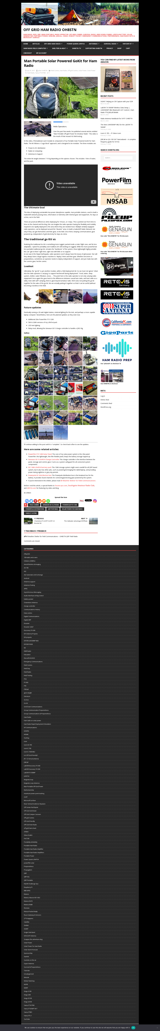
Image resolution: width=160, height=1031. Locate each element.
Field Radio (27, 672)
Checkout (28, 53)
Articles (36, 44)
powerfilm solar (29, 863)
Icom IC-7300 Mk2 (29, 752)
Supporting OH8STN (93, 48)
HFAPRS (26, 731)
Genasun (27, 696)
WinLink (26, 977)
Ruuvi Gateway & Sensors (32, 915)
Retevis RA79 (28, 901)
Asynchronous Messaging (32, 592)
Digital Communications (31, 616)
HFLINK (26, 734)
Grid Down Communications (33, 707)
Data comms (28, 613)
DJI (25, 648)
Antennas (93, 44)
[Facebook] (27, 501)
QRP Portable (28, 880)
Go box (26, 700)
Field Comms (55, 71)
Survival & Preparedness (32, 967)
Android (26, 578)
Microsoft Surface (30, 800)
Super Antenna (29, 964)
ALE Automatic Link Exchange (33, 575)
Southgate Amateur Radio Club (81, 485)
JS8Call (26, 762)
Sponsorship (28, 953)
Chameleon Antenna (31, 602)
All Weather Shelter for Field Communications (78, 481)
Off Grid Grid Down (30, 811)
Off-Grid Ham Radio (30, 825)
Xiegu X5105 (28, 998)
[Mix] (44, 501)
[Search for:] (118, 158)
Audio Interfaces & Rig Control (34, 596)
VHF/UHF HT (127, 44)
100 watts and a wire (30, 557)
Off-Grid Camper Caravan (32, 814)
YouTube (27, 1019)
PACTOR (26, 839)
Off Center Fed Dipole (31, 807)
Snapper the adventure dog (33, 939)
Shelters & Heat (59, 48)
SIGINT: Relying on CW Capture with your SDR (117, 101)
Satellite (26, 922)
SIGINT (26, 929)
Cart (128, 48)
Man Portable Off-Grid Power (33, 786)
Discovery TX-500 (29, 630)
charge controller (29, 606)
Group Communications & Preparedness (37, 714)
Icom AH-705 (28, 745)
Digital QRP (27, 620)
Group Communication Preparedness (36, 710)
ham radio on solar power (32, 721)
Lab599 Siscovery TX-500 (32, 769)
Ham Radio (63, 71)
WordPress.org (106, 407)
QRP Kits (26, 877)
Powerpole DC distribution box (39, 475)
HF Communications (30, 727)
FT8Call (26, 689)
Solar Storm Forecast (31, 950)
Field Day (27, 668)
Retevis (26, 894)
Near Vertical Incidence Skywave (34, 804)
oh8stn (26, 832)
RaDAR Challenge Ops (31, 884)
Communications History (32, 609)
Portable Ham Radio (30, 846)
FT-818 (26, 682)
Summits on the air (30, 960)
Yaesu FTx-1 (28, 1016)
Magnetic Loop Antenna (32, 783)
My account (41, 53)
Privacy (110, 48)
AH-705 (26, 568)
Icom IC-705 (27, 748)
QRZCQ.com (31, 488)
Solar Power (83, 71)
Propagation (28, 870)
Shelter (26, 925)
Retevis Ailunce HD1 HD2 (32, 898)
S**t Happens (28, 918)
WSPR (26, 984)
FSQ (25, 679)
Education (27, 655)
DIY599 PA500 (28, 644)
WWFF (26, 988)
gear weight (28, 693)
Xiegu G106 (27, 991)
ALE (25, 571)
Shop (119, 48)
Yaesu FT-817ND (40, 73)
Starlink (26, 957)
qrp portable (53, 509)
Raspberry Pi (28, 887)
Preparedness (29, 866)
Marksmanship (29, 790)
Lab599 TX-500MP (29, 773)
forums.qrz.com (61, 485)
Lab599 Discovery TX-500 (32, 766)
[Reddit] (40, 501)
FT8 (25, 686)
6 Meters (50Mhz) (29, 561)
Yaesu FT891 (28, 1012)
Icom (25, 741)
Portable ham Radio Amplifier (33, 849)
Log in (103, 396)
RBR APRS (27, 891)
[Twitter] (31, 501)
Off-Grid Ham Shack (52, 44)
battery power (28, 599)
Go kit (26, 703)
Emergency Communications (33, 662)
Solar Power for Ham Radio (72, 509)
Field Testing (28, 675)
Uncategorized (29, 974)
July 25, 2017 (31, 71)
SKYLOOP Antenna (30, 936)
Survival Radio (110, 44)
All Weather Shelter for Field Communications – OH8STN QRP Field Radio (52, 536)
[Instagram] (95, 501)
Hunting (26, 738)
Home (25, 44)
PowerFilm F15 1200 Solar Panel (40, 454)
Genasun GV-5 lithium (51, 505)
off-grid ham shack (30, 828)
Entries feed (105, 400)
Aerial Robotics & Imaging (32, 564)
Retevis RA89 (28, 905)
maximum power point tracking (34, 793)
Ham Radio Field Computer (35, 48)
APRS (25, 589)
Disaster (26, 623)
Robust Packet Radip (31, 911)
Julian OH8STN (42, 71)
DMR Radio (27, 651)
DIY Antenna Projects (31, 634)
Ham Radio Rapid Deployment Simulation (37, 724)
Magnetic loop (28, 780)
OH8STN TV (76, 48)
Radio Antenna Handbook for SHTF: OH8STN (116, 118)
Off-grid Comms (73, 71)
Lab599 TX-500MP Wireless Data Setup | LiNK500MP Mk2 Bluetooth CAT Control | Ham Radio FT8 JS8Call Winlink (117, 110)
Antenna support (29, 582)
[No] (157, 1028)
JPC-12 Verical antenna (31, 759)
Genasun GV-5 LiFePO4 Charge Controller (43, 459)
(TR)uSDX (27, 554)
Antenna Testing (29, 585)
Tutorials (27, 971)
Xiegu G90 (27, 995)
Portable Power (29, 856)
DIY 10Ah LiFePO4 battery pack (39, 467)
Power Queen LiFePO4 (75, 44)
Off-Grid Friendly (29, 821)
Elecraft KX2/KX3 (29, 658)
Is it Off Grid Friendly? (31, 755)
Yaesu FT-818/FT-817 (30, 1009)
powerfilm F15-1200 (70, 505)
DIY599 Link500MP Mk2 (31, 641)
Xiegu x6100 (28, 1002)
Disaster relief (28, 627)
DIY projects (28, 637)
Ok (133, 1027)
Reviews (26, 908)
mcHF (25, 797)
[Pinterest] (35, 501)
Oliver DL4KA (28, 835)
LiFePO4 (26, 776)
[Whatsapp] (48, 501)
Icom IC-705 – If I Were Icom (111, 133)
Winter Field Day (29, 981)
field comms (34, 505)
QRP (25, 873)
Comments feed (106, 403)
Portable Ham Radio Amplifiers (34, 852)
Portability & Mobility (30, 842)
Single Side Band (29, 932)
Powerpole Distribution (35, 509)
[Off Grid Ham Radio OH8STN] (80, 24)
